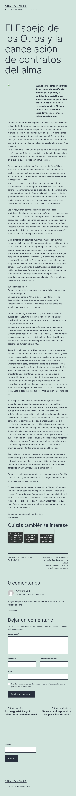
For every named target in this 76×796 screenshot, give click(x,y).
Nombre (12, 659)
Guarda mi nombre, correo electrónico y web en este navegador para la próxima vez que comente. (38, 685)
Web (10, 671)
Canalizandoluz (16, 6)
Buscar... (8, 744)
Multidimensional (16, 213)
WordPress (25, 786)
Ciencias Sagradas (31, 122)
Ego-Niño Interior (45, 297)
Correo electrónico (48, 659)
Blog (53, 560)
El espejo (55, 568)
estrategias (64, 568)
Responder (12, 611)
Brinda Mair (15, 560)
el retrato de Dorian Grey (27, 166)
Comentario (13, 634)
